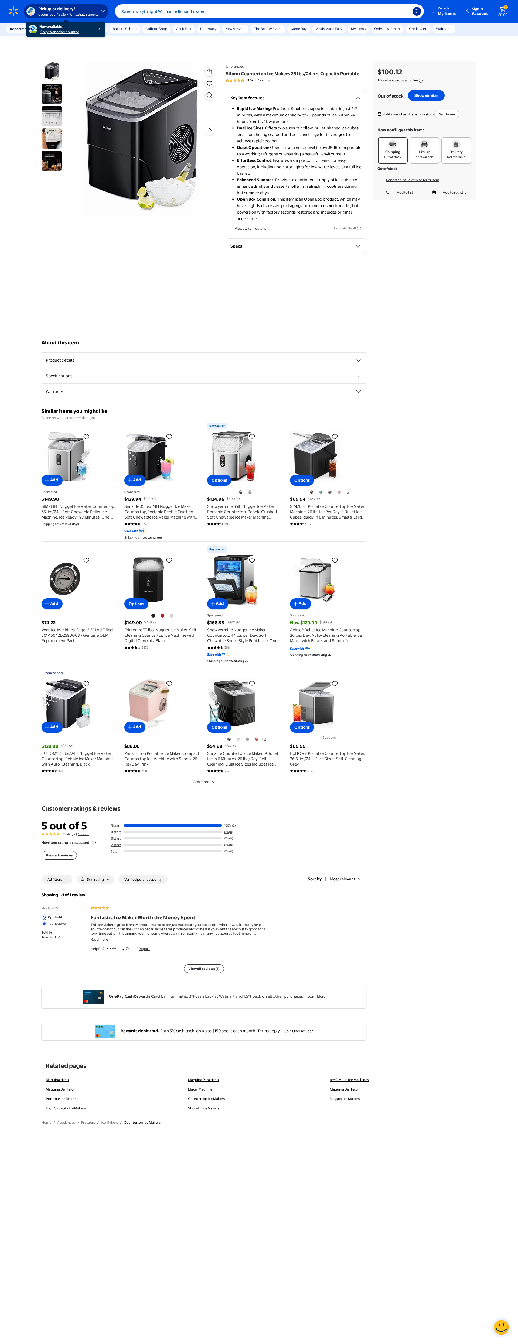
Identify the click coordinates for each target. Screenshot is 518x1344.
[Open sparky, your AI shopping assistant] (501, 1327)
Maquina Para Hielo (203, 1080)
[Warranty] (358, 391)
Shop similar (426, 95)
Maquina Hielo (57, 1080)
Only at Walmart (387, 28)
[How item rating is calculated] (93, 842)
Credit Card (418, 28)
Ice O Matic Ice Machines (349, 1080)
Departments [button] (21, 29)
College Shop (156, 28)
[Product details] (358, 360)
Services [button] (54, 29)
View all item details (250, 228)
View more (200, 782)
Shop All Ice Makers (203, 1108)
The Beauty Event (268, 28)
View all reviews (59, 855)
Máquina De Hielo (344, 1089)
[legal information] (421, 80)
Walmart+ (444, 28)
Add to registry (454, 192)
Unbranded (235, 66)
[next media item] (210, 130)
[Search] (417, 11)
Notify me (447, 114)
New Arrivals (235, 28)
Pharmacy (208, 28)
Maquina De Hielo (60, 1089)
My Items (358, 28)
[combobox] (269, 11)
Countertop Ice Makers (206, 1098)
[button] (444, 11)
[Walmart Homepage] (13, 11)
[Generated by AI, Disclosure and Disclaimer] (359, 228)
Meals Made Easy (328, 28)
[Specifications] (358, 376)
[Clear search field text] (404, 11)
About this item (60, 343)
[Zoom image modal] (209, 95)
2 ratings (264, 80)
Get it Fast (184, 28)
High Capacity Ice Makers (66, 1108)
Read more (99, 939)
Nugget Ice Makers (345, 1098)
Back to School (125, 28)
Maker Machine (200, 1089)
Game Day (299, 28)
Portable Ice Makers (61, 1098)
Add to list (405, 192)
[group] (248, 80)
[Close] (100, 29)
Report (144, 949)
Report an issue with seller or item (412, 180)
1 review (83, 834)
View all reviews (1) (204, 968)
